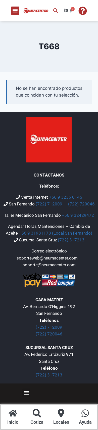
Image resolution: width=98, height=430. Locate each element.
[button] (15, 11)
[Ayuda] (85, 414)
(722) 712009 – (51, 203)
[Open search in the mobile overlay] (55, 10)
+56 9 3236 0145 (65, 197)
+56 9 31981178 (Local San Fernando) (55, 233)
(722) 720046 (81, 203)
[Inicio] (13, 414)
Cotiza (36, 422)
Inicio (12, 422)
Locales (61, 422)
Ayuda (85, 422)
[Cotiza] (37, 414)
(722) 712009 (49, 327)
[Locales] (61, 414)
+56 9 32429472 (78, 215)
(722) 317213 (71, 239)
